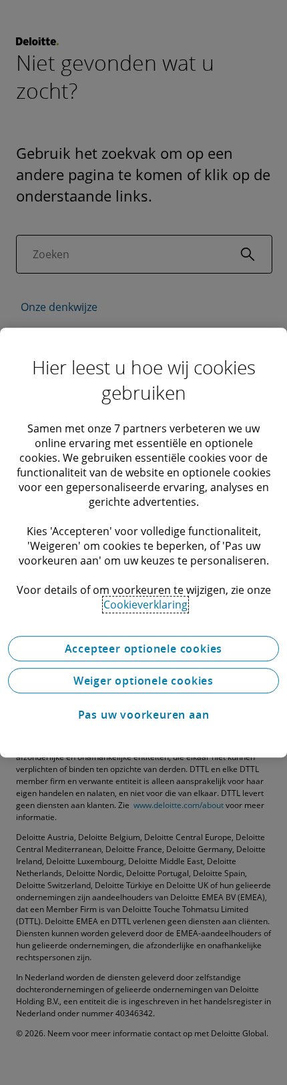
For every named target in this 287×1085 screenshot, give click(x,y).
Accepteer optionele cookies (144, 648)
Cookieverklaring (145, 604)
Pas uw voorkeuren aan (144, 714)
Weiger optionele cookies (143, 680)
